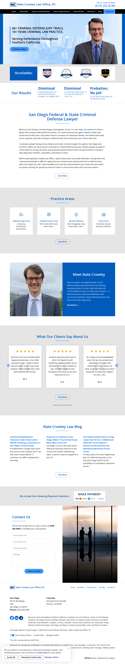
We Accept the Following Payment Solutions (44, 496)
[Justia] (21, 618)
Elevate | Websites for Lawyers (99, 658)
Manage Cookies (52, 635)
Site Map (102, 587)
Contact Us (109, 11)
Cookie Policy (39, 635)
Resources (91, 11)
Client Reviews (78, 11)
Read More (72, 305)
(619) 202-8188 (105, 6)
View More (62, 241)
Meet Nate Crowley (89, 274)
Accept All (11, 657)
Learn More (62, 176)
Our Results (21, 92)
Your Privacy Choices (23, 635)
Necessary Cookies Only (31, 657)
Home (14, 11)
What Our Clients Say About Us (62, 336)
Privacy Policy (91, 587)
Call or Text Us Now (106, 2)
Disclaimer (81, 587)
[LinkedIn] (16, 618)
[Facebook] (12, 618)
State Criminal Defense (61, 11)
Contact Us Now (19, 49)
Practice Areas (62, 198)
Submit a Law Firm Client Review (62, 405)
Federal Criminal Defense (41, 11)
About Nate (24, 11)
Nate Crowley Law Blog (62, 426)
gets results (84, 132)
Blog (100, 11)
